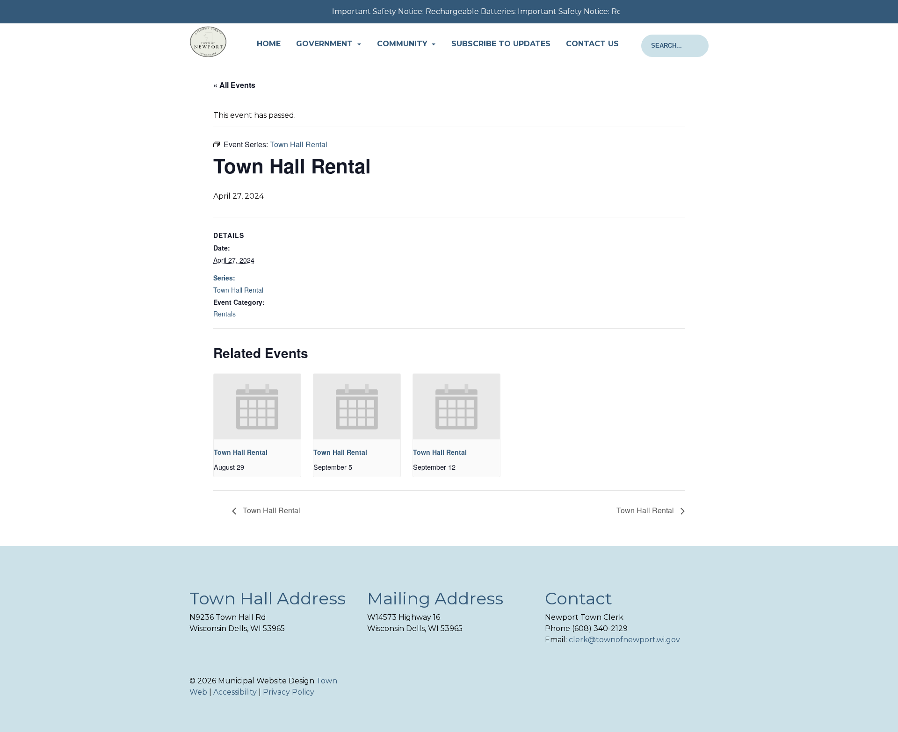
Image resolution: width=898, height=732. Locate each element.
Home (269, 43)
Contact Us (592, 43)
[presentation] (257, 406)
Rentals (224, 313)
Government (325, 43)
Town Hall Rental (238, 289)
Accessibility (235, 692)
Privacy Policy (288, 692)
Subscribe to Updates (500, 43)
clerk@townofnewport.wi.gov (624, 639)
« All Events (234, 84)
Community (403, 43)
